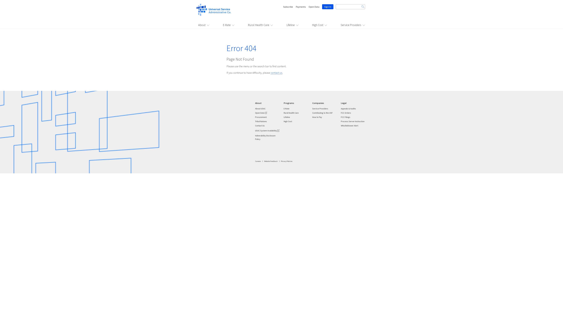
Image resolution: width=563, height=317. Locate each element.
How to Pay (317, 117)
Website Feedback (271, 161)
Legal (343, 103)
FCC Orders (346, 113)
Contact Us (260, 125)
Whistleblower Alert (349, 125)
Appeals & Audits (348, 108)
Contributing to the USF (322, 113)
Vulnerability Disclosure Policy (265, 137)
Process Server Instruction (352, 121)
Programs (289, 103)
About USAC (260, 108)
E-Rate (227, 25)
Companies (318, 103)
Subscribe (288, 6)
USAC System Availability (266, 130)
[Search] (363, 6)
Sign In (327, 6)
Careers (258, 161)
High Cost (317, 25)
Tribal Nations (261, 121)
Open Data (314, 6)
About (202, 25)
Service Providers (351, 25)
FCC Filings (345, 117)
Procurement (261, 117)
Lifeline (290, 25)
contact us (276, 72)
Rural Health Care (258, 25)
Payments (301, 6)
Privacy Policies (286, 161)
